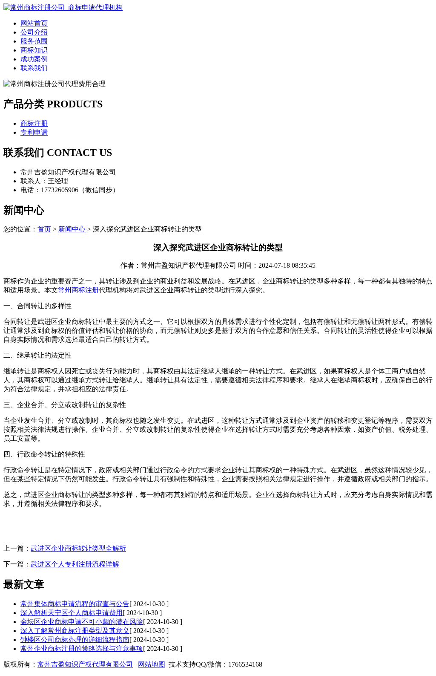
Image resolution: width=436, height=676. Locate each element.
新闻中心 (72, 229)
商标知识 (34, 50)
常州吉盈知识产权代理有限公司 (85, 664)
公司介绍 (34, 32)
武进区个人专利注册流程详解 (75, 564)
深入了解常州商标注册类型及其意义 (74, 630)
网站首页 (34, 23)
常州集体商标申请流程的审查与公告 (74, 603)
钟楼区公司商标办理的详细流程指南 (74, 639)
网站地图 (151, 664)
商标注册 (34, 123)
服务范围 (34, 41)
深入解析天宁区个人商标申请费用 (71, 612)
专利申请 (34, 132)
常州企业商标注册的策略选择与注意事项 (81, 648)
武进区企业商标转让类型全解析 (78, 548)
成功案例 (34, 59)
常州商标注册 (78, 290)
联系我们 (34, 68)
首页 (44, 229)
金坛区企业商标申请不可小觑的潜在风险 (81, 621)
